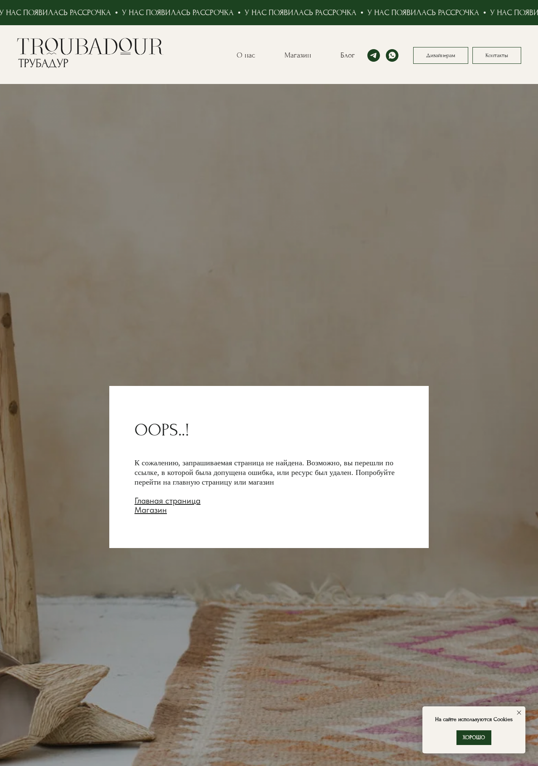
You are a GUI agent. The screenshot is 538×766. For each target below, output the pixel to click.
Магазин (298, 55)
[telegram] (373, 55)
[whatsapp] (392, 55)
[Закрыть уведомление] (519, 712)
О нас (246, 55)
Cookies (502, 719)
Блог (347, 55)
